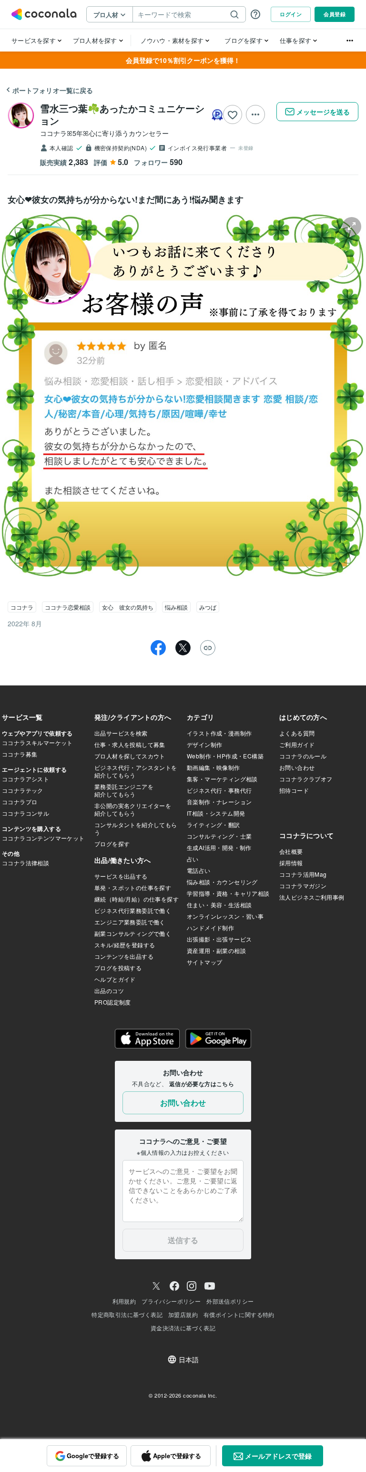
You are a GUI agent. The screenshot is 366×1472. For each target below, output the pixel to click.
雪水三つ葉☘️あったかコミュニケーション (122, 114)
